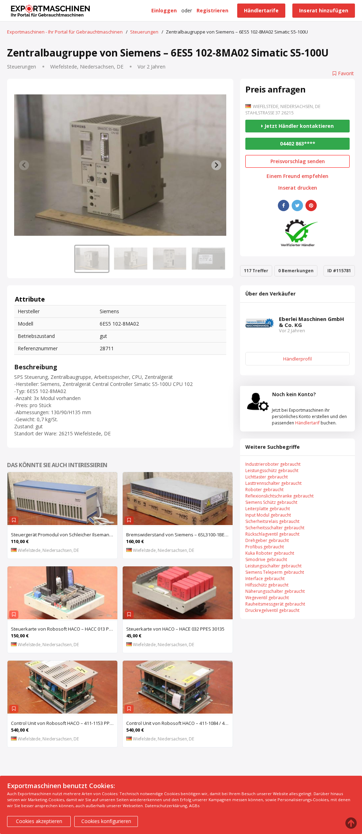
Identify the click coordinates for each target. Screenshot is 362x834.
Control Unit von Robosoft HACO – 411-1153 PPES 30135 (64, 723)
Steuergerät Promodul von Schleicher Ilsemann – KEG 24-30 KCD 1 (64, 534)
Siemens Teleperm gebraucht (274, 572)
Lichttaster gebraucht (266, 477)
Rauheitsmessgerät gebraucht (275, 604)
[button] (92, 259)
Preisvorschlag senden (297, 161)
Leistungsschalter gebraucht (273, 566)
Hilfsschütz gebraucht (266, 585)
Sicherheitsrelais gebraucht (272, 521)
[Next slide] (216, 165)
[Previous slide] (24, 165)
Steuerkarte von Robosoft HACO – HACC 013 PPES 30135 (64, 629)
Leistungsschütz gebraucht (271, 470)
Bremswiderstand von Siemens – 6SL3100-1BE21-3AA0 (179, 534)
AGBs (194, 805)
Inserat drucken (297, 188)
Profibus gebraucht (264, 547)
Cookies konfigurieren (106, 821)
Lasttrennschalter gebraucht (273, 483)
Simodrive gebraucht (266, 559)
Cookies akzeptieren (39, 821)
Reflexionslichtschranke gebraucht (279, 496)
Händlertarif (307, 423)
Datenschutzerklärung (166, 805)
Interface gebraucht (265, 579)
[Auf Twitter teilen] (297, 205)
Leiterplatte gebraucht (267, 509)
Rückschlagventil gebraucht (272, 534)
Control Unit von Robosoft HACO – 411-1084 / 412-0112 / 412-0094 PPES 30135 (179, 723)
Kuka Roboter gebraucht (269, 553)
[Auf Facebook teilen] (283, 205)
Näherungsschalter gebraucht (275, 591)
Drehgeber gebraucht (267, 540)
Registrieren (212, 10)
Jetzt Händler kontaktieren (298, 126)
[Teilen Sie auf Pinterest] (311, 205)
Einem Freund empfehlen (297, 176)
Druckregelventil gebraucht (272, 610)
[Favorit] (13, 520)
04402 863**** (297, 143)
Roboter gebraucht (264, 490)
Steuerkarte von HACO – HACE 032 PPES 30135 (175, 629)
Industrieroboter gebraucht (272, 464)
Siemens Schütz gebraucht (271, 502)
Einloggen (164, 10)
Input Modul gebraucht (268, 515)
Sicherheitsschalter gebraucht (274, 528)
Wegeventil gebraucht (267, 598)
